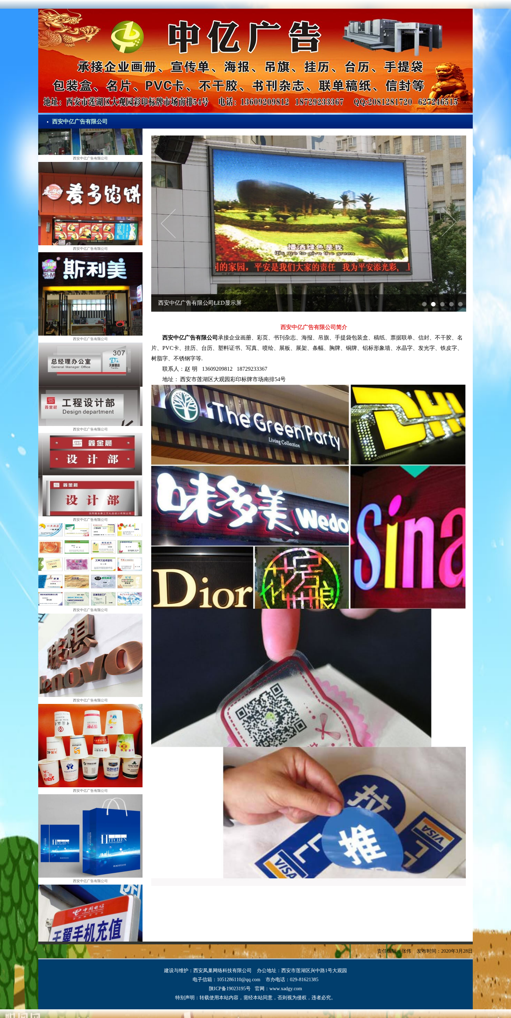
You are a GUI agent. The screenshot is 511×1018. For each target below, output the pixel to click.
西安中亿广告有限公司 (80, 121)
